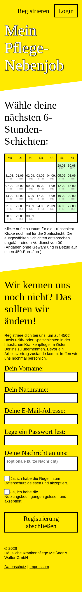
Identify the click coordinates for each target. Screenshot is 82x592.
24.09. (41, 207)
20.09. (72, 197)
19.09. (62, 197)
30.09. (30, 217)
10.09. (41, 187)
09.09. (30, 187)
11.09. (51, 187)
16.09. (30, 197)
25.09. (51, 207)
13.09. (72, 187)
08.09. (20, 187)
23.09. (30, 207)
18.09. (51, 197)
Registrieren (33, 10)
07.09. (9, 187)
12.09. (62, 187)
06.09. (72, 177)
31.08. (9, 177)
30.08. (72, 167)
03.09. (41, 177)
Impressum (39, 567)
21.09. (9, 207)
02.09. (30, 177)
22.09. (20, 207)
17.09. (41, 197)
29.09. (20, 217)
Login (66, 10)
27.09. (72, 207)
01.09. (20, 177)
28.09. (9, 217)
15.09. (20, 197)
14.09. (9, 197)
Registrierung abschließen (41, 522)
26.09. (62, 207)
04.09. (51, 177)
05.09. (62, 177)
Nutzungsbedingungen (24, 496)
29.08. (62, 167)
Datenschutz (15, 567)
